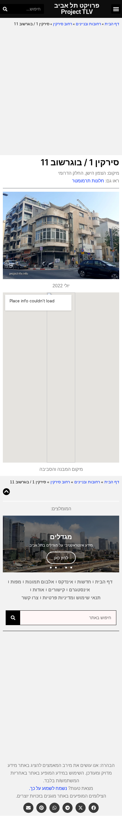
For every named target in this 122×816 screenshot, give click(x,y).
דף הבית (112, 24)
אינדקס (65, 582)
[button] (116, 9)
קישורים (56, 590)
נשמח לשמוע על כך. (48, 788)
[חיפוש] (5, 9)
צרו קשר (30, 597)
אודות (38, 590)
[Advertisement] (61, 91)
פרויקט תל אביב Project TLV (76, 8)
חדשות (84, 582)
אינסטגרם (79, 590)
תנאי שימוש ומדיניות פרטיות (71, 597)
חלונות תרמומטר (88, 180)
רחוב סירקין (62, 24)
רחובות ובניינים (88, 24)
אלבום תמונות (39, 582)
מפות (15, 582)
